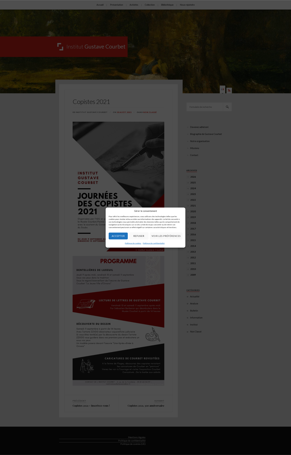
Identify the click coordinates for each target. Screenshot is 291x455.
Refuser (138, 236)
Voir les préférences (166, 236)
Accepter (118, 236)
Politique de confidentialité (154, 243)
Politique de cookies (133, 243)
